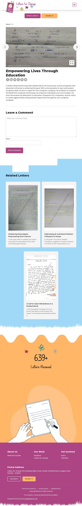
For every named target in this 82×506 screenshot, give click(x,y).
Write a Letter (31, 16)
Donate (48, 16)
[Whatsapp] (18, 79)
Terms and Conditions (29, 488)
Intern (63, 455)
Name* (8, 139)
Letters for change (41, 458)
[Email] (14, 79)
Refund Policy (55, 488)
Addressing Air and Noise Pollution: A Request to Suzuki (58, 235)
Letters (8, 24)
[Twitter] (25, 79)
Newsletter (14, 479)
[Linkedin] (11, 79)
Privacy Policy (43, 488)
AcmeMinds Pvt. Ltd (31, 499)
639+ (41, 358)
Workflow (37, 455)
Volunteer (64, 458)
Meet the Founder (14, 455)
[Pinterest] (22, 79)
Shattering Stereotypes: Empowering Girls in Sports (19, 235)
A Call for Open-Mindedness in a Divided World (39, 305)
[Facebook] (7, 79)
